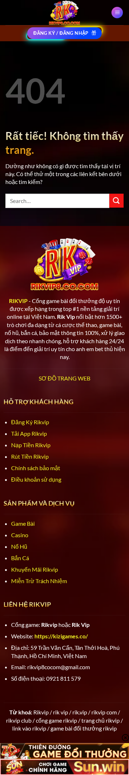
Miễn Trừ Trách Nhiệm (39, 580)
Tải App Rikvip (29, 433)
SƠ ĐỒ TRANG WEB (64, 378)
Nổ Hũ (19, 546)
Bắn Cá (20, 557)
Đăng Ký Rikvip (30, 422)
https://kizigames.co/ (61, 636)
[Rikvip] (64, 12)
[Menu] (117, 13)
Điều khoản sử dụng (36, 479)
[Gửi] (116, 201)
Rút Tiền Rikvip (30, 456)
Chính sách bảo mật (35, 467)
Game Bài (23, 523)
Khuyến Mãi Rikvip (34, 569)
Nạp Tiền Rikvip (31, 444)
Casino (19, 534)
